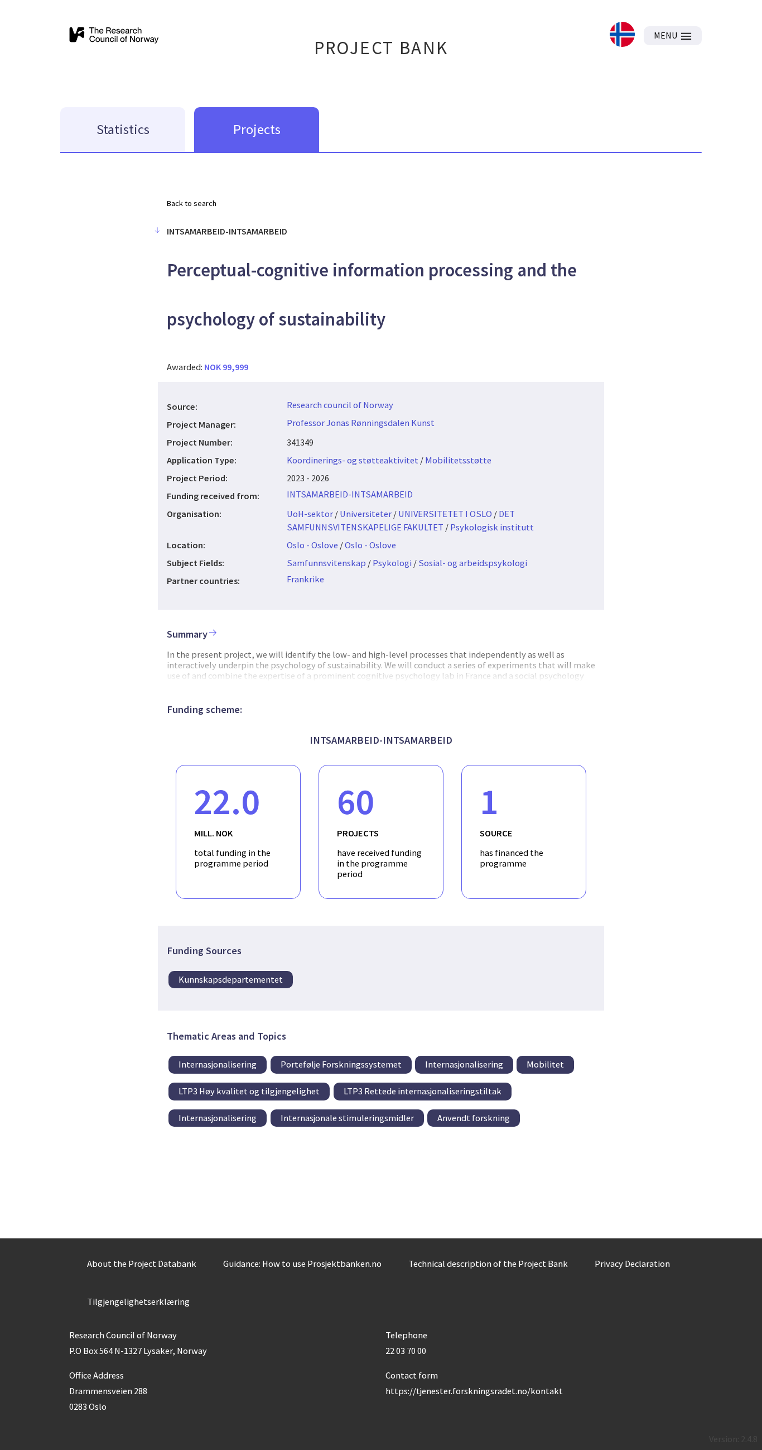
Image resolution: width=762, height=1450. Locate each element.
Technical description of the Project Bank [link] (488, 1263)
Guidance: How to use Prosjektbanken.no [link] (302, 1263)
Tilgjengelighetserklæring (138, 1301)
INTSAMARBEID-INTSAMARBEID (350, 494)
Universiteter (366, 513)
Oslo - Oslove (312, 545)
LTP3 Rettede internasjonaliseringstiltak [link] (422, 1091)
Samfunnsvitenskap (326, 562)
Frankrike (305, 579)
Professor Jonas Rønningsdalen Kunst (361, 422)
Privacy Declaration (632, 1263)
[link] (622, 35)
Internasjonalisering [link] (218, 1064)
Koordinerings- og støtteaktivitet (352, 460)
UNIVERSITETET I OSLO (445, 513)
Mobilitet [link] (545, 1064)
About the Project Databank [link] (141, 1263)
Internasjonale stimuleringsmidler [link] (347, 1117)
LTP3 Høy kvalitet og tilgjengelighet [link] (249, 1091)
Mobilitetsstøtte (458, 460)
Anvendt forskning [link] (473, 1117)
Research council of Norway (340, 404)
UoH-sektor (310, 513)
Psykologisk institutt (492, 527)
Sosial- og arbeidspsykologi (472, 562)
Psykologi (392, 562)
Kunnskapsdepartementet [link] (231, 979)
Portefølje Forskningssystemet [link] (341, 1064)
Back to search (191, 203)
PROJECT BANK (381, 47)
